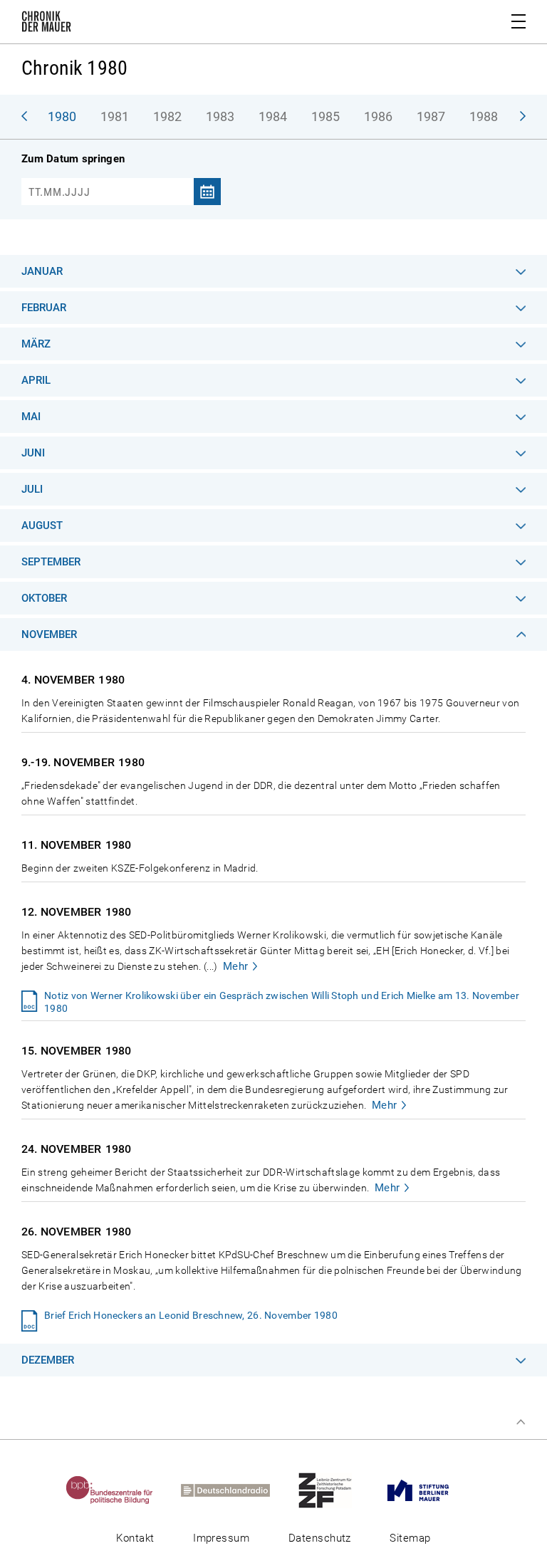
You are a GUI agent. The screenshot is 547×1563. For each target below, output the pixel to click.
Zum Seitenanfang (521, 1422)
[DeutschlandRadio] (238, 1489)
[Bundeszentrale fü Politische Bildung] (122, 1489)
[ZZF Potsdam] (337, 1489)
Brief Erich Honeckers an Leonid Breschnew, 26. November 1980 (191, 1315)
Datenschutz (319, 1538)
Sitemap (410, 1538)
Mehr (236, 966)
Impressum (221, 1538)
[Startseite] (46, 24)
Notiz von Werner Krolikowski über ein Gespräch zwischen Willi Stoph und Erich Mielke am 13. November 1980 (281, 1002)
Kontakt (135, 1538)
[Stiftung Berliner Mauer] (430, 1489)
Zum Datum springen (73, 158)
